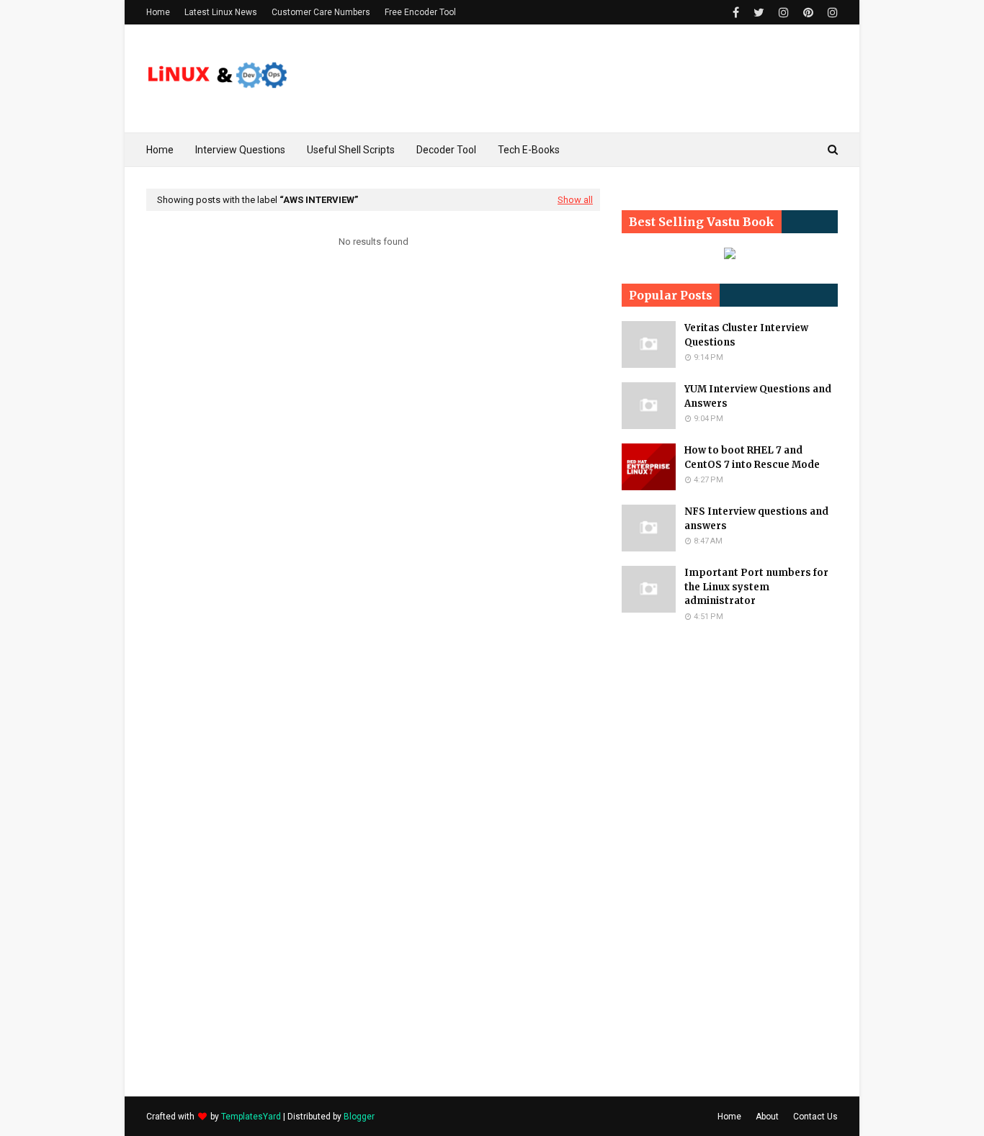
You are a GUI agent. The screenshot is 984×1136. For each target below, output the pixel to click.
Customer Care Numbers (321, 12)
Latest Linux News (220, 12)
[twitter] (759, 12)
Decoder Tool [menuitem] (446, 149)
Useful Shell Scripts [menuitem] (351, 149)
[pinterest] (808, 12)
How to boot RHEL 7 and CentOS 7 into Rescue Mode (752, 457)
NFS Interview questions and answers (756, 518)
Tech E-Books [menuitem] (529, 149)
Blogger (359, 1117)
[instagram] (783, 12)
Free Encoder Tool (420, 12)
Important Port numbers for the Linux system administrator (756, 587)
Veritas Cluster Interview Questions (746, 335)
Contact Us (815, 1117)
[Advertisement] (730, 859)
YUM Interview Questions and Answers (757, 396)
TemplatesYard (251, 1117)
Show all (575, 199)
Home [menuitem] (160, 149)
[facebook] (736, 12)
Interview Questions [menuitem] (240, 149)
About (767, 1117)
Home (158, 12)
